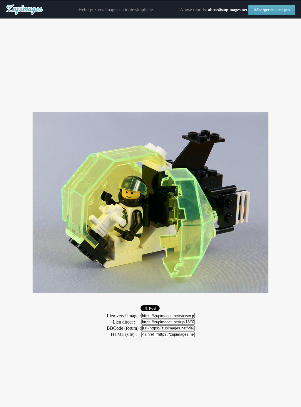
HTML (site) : (124, 334)
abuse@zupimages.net (227, 10)
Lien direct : (124, 321)
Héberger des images (272, 10)
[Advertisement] (150, 65)
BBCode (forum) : (124, 328)
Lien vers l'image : (124, 315)
